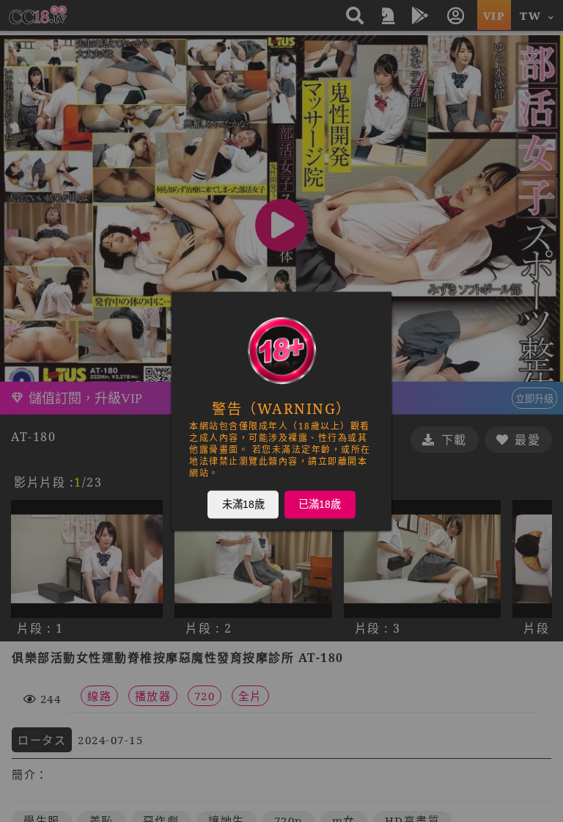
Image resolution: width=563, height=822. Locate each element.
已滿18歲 (319, 504)
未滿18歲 (243, 504)
